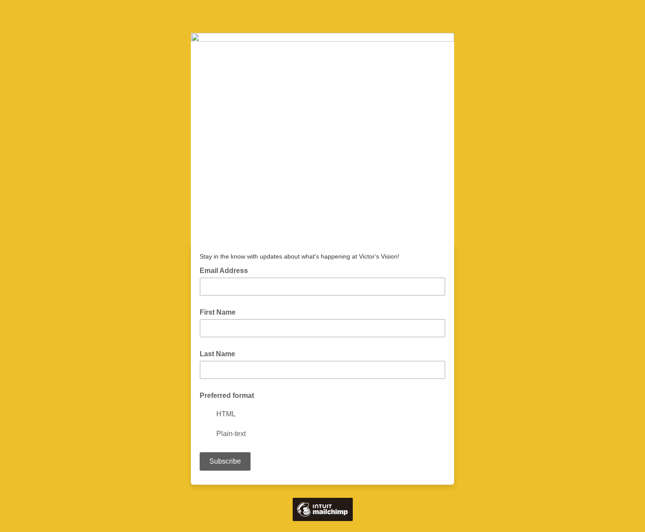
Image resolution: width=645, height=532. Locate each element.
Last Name (217, 354)
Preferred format (227, 395)
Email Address (226, 270)
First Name (218, 312)
